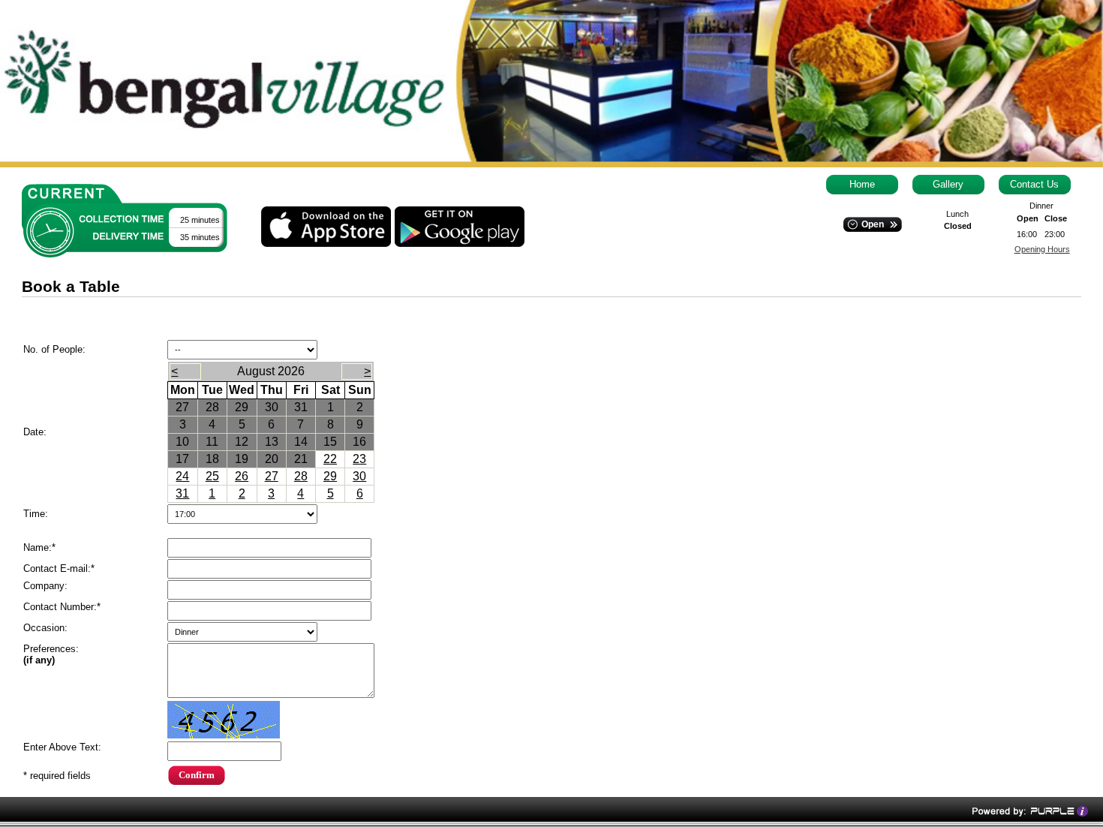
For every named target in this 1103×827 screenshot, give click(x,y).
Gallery (948, 184)
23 (359, 459)
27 (271, 476)
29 (330, 476)
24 (182, 476)
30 (359, 476)
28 (301, 476)
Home (862, 184)
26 (241, 476)
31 (182, 493)
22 (330, 459)
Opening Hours (1042, 249)
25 (212, 476)
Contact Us (1034, 184)
